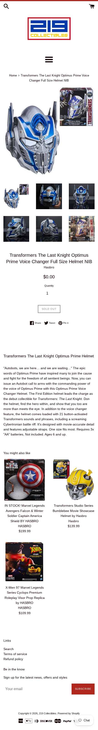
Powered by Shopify (69, 713)
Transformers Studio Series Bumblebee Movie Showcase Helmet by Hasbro (73, 511)
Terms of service (15, 654)
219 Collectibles (47, 713)
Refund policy (13, 659)
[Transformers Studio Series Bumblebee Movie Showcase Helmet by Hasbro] (73, 480)
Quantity (49, 285)
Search (8, 649)
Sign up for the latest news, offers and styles (35, 677)
